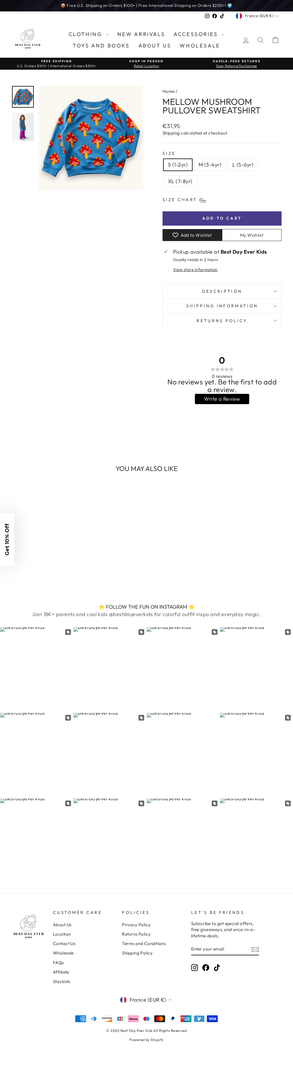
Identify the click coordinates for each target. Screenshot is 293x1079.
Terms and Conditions (144, 943)
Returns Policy (222, 320)
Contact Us (64, 943)
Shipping (171, 133)
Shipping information (222, 305)
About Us (154, 45)
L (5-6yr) (243, 164)
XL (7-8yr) (180, 181)
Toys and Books (101, 45)
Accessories (197, 34)
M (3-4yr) (210, 164)
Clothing (86, 34)
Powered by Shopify (146, 1039)
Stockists (61, 981)
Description (222, 291)
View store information (195, 269)
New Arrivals (141, 34)
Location (62, 934)
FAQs (58, 962)
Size (169, 153)
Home (169, 91)
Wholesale (200, 45)
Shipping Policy (137, 953)
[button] (7, 539)
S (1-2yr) (178, 164)
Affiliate (61, 972)
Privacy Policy (136, 924)
